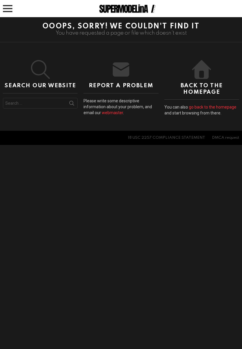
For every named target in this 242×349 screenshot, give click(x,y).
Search (72, 104)
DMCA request (225, 138)
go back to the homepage (212, 107)
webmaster (112, 112)
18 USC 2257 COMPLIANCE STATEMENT (166, 138)
